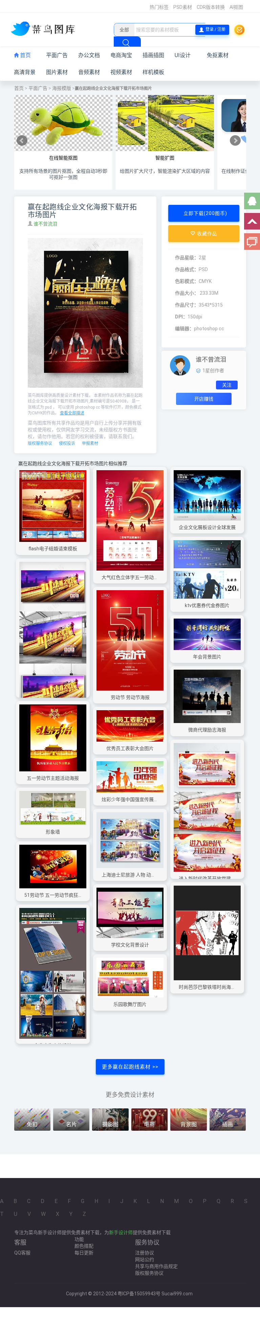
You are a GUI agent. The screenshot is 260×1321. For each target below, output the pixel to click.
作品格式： (187, 269)
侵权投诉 (67, 443)
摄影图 (110, 1124)
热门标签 (159, 7)
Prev (22, 140)
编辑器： (184, 328)
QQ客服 (22, 1252)
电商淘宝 (121, 55)
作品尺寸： (187, 305)
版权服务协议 (40, 443)
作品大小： (187, 293)
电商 (149, 1124)
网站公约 (144, 1259)
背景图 (188, 1124)
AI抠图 (236, 7)
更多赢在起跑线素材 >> (130, 1067)
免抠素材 (218, 55)
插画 (227, 1124)
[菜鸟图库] (45, 29)
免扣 (32, 1124)
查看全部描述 (72, 413)
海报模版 (61, 88)
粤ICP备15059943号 (138, 1293)
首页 (25, 55)
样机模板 (153, 72)
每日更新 (83, 1252)
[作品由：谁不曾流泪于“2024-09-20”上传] (180, 365)
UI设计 (183, 55)
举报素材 (90, 443)
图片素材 (57, 72)
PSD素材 (182, 7)
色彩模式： (187, 281)
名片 (71, 1124)
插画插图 (153, 55)
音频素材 (89, 72)
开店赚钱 (203, 399)
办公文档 (89, 55)
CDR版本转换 (211, 7)
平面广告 (57, 55)
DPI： (181, 316)
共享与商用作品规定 (156, 1266)
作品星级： (187, 257)
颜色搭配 (83, 1246)
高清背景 (25, 72)
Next (235, 140)
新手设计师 (121, 1232)
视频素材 (121, 72)
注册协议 (144, 1252)
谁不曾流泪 (46, 223)
